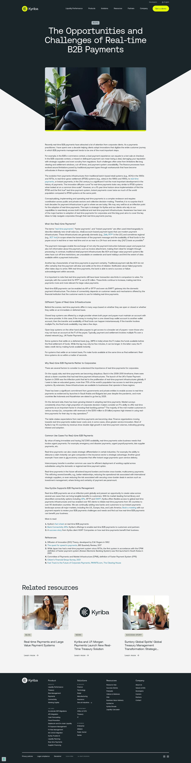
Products (91, 8)
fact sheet (59, 524)
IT (77, 717)
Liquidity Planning (54, 739)
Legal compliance (43, 756)
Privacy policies (27, 756)
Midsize (80, 729)
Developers (153, 2)
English (166, 2)
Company (144, 8)
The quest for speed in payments (62, 545)
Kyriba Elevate (111, 706)
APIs (83, 499)
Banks (79, 735)
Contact (138, 700)
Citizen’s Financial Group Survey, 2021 (64, 560)
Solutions (104, 8)
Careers (138, 694)
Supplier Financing (54, 745)
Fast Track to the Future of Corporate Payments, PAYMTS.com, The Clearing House (84, 563)
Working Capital (53, 702)
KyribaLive (110, 703)
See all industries (83, 702)
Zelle (105, 235)
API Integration (53, 714)
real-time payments (64, 229)
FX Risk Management (55, 730)
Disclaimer (57, 756)
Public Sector (82, 732)
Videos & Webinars (113, 694)
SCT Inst (53, 238)
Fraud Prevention (54, 720)
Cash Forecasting (54, 717)
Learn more (29, 655)
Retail (79, 693)
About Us (139, 685)
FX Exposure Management (57, 727)
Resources (118, 8)
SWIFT (98, 499)
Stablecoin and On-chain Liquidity (60, 723)
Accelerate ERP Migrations (57, 711)
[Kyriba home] (30, 8)
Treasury (51, 690)
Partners (131, 8)
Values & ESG (140, 688)
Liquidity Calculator (113, 710)
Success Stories (112, 688)
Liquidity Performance (74, 8)
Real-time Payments (55, 742)
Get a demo (160, 8)
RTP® (110, 235)
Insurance (80, 699)
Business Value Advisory (114, 700)
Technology (81, 690)
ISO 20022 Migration (55, 733)
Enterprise (80, 726)
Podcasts (109, 691)
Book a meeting (129, 508)
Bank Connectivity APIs (57, 527)
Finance (80, 687)
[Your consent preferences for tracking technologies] (4, 759)
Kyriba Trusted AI (54, 736)
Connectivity (52, 699)
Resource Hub (111, 685)
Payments (51, 696)
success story (55, 530)
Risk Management (54, 693)
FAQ (107, 697)
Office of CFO (82, 711)
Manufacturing (82, 696)
